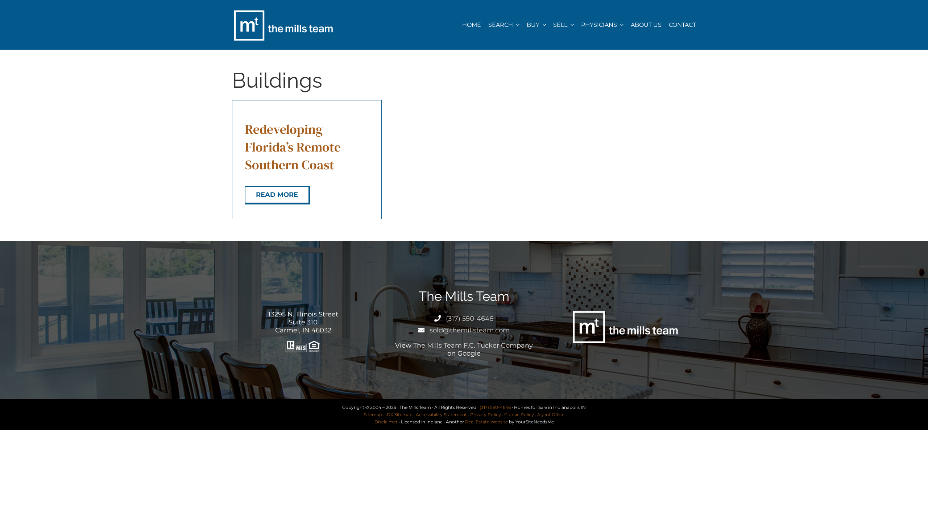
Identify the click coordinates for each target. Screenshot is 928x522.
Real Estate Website (486, 421)
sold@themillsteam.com (469, 330)
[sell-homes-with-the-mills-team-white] (283, 10)
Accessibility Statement (441, 414)
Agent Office (550, 414)
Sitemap (373, 414)
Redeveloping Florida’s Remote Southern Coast (293, 147)
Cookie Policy (519, 414)
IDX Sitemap (399, 414)
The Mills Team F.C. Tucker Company (473, 345)
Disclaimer (386, 421)
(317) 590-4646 (468, 319)
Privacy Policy (485, 414)
